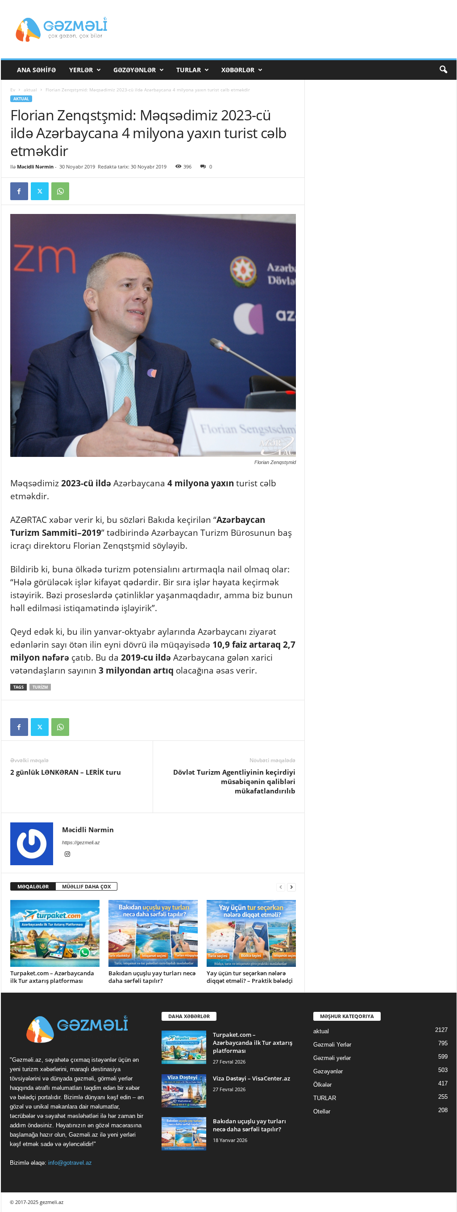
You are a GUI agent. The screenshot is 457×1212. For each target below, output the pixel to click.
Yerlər (81, 70)
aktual (30, 89)
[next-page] (291, 887)
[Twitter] (40, 191)
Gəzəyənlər (134, 70)
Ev (12, 89)
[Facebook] (19, 191)
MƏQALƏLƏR (33, 886)
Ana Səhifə (36, 70)
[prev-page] (280, 887)
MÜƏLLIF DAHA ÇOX (86, 886)
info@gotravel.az (70, 1162)
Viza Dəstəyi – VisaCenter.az (251, 1078)
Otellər (321, 1111)
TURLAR (188, 70)
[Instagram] (67, 855)
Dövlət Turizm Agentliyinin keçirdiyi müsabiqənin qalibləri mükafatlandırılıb (234, 781)
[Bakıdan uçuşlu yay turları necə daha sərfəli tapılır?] (153, 933)
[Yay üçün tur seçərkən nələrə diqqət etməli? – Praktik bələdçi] (251, 933)
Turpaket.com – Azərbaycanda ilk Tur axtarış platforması (52, 977)
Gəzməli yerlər (332, 1058)
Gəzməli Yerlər (332, 1044)
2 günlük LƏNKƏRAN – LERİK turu (65, 772)
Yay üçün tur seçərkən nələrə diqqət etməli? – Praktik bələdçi (250, 977)
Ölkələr (322, 1084)
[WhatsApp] (60, 191)
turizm (40, 687)
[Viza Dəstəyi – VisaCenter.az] (184, 1091)
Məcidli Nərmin (35, 166)
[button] (443, 70)
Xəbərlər (237, 70)
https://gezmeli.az (81, 842)
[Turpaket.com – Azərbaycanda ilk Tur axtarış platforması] (55, 933)
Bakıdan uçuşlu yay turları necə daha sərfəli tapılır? (151, 977)
